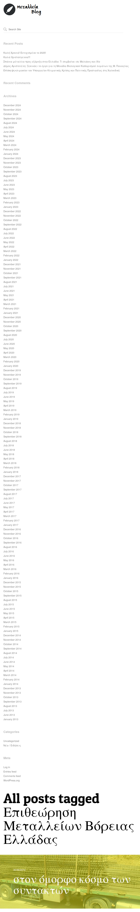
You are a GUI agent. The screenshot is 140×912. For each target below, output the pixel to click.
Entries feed (9, 771)
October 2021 (10, 273)
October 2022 (10, 220)
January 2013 (10, 719)
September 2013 (12, 701)
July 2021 (8, 286)
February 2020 (11, 361)
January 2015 (10, 631)
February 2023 (11, 202)
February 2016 (11, 573)
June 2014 (9, 661)
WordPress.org (11, 780)
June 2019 (9, 396)
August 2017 (10, 494)
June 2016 (9, 555)
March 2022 (9, 251)
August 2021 (10, 282)
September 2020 (12, 330)
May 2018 (8, 454)
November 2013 (12, 692)
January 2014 (10, 684)
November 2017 (12, 480)
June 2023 (9, 184)
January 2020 (10, 365)
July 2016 (8, 551)
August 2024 (10, 123)
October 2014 (10, 644)
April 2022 (8, 246)
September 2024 (12, 118)
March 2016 (9, 569)
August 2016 (10, 547)
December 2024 (12, 105)
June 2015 (9, 608)
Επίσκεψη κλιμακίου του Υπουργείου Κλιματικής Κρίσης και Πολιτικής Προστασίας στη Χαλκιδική (61, 70)
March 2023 (9, 198)
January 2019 (10, 418)
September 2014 (12, 648)
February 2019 (11, 414)
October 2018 (10, 432)
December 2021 (12, 264)
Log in (6, 767)
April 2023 (8, 193)
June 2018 (9, 449)
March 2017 (9, 516)
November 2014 (12, 639)
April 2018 (8, 458)
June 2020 (9, 343)
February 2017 (11, 520)
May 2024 (8, 136)
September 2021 (12, 277)
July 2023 (8, 180)
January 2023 (10, 206)
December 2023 (12, 158)
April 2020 (8, 352)
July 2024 (8, 127)
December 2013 (12, 688)
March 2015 (9, 622)
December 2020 (12, 317)
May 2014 (8, 666)
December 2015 (12, 582)
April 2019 (8, 405)
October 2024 (10, 114)
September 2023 (12, 171)
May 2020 (8, 348)
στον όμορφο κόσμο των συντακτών (71, 884)
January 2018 (10, 471)
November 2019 (12, 374)
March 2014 (9, 675)
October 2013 (10, 697)
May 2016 (8, 560)
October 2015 (10, 591)
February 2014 (11, 679)
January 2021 (10, 312)
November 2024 (12, 109)
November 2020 (12, 321)
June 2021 (9, 290)
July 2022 (8, 233)
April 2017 (8, 511)
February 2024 (11, 149)
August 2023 (10, 176)
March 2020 (9, 357)
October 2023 (10, 167)
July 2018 (8, 445)
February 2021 (11, 308)
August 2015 (10, 600)
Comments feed (12, 776)
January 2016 (10, 578)
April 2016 (8, 564)
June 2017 (9, 502)
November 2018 (12, 427)
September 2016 (12, 542)
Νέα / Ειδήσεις (12, 745)
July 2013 (8, 710)
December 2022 (12, 211)
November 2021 (12, 268)
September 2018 (12, 436)
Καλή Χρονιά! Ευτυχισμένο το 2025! (24, 52)
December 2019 (12, 370)
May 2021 (8, 295)
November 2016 (12, 533)
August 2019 (10, 388)
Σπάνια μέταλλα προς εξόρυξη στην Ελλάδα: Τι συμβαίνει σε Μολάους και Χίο (51, 61)
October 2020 (10, 326)
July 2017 (8, 498)
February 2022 (11, 255)
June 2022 (9, 237)
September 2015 (12, 595)
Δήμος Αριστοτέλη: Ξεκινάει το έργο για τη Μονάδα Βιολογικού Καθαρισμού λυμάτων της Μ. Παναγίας (66, 66)
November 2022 (12, 215)
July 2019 (8, 392)
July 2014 (8, 657)
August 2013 (10, 706)
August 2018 (10, 441)
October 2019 (10, 379)
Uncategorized (11, 741)
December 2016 (12, 529)
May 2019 (8, 401)
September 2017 (12, 489)
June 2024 (9, 131)
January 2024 (10, 153)
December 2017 (12, 476)
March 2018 (9, 463)
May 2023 (8, 189)
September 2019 (12, 383)
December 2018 (12, 423)
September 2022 (12, 224)
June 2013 (9, 714)
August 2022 (10, 229)
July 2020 (8, 339)
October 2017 (10, 485)
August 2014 (10, 653)
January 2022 (10, 259)
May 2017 (8, 507)
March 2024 (9, 145)
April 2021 (8, 299)
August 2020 (10, 335)
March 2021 (9, 304)
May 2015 (8, 613)
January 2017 (10, 525)
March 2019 (9, 410)
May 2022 (8, 242)
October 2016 (10, 538)
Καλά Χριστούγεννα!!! (16, 57)
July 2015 (8, 604)
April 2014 (8, 670)
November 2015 (12, 586)
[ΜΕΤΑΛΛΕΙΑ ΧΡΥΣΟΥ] (22, 14)
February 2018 (11, 467)
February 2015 (11, 626)
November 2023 (12, 162)
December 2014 (12, 635)
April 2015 (8, 617)
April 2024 (8, 140)
